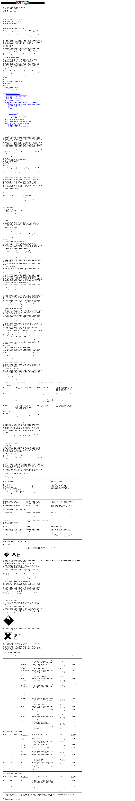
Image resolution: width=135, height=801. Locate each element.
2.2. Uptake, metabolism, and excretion (16, 95)
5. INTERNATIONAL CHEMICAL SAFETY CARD (13, 119)
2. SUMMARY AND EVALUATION (10, 93)
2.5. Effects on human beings (13, 98)
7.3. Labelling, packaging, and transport (17, 126)
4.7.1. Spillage (13, 114)
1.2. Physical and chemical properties (16, 89)
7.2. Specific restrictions (13, 125)
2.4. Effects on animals (12, 97)
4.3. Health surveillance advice (14, 106)
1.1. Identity (9, 88)
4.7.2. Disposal (13, 117)
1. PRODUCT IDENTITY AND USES (11, 87)
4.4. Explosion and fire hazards (14, 107)
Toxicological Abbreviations (12, 799)
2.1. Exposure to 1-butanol (13, 94)
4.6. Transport (10, 111)
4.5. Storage (9, 110)
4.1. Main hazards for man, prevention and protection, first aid (23, 104)
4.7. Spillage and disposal (13, 113)
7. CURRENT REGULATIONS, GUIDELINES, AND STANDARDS (16, 123)
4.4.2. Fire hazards (14, 109)
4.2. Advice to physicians (13, 105)
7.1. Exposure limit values (13, 124)
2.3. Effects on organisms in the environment (18, 96)
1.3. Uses (8, 90)
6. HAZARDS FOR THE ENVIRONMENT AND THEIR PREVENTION (17, 121)
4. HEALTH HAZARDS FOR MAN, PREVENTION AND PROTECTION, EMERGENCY (20, 102)
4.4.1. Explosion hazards (15, 108)
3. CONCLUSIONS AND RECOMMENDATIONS (12, 100)
